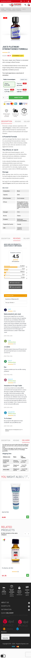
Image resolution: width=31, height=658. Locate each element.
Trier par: (7, 302)
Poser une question (16, 287)
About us (5, 602)
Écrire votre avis (15, 282)
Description (6, 121)
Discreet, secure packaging (11, 591)
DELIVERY (27, 121)
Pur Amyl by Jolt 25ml (7, 568)
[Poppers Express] (15, 5)
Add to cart (19, 97)
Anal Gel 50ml (5, 512)
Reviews (18, 121)
